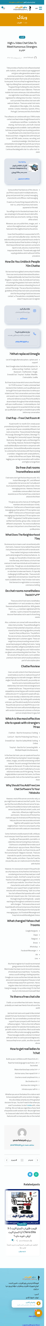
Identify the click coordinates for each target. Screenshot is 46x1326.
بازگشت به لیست (22, 1160)
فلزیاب (19, 23)
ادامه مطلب (22, 1251)
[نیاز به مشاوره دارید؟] (22, 338)
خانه (25, 23)
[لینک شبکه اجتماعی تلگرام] (30, 1174)
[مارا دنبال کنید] (22, 315)
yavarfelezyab (28, 58)
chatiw (29, 1105)
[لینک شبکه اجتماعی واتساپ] (36, 1174)
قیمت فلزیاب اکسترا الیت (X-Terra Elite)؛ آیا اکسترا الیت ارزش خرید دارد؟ (22, 1232)
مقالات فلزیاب (22, 1224)
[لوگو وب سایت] (22, 8)
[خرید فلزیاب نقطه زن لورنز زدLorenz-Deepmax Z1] (22, 171)
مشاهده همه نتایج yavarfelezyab (22, 1145)
